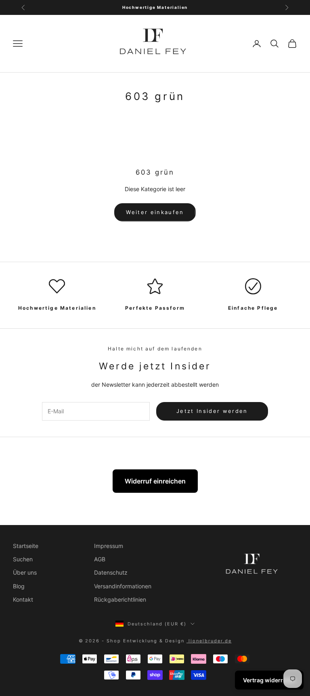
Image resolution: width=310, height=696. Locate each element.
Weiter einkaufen (155, 212)
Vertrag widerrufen (269, 680)
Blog (19, 586)
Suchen (23, 559)
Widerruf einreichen (155, 481)
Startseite (25, 545)
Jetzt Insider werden (212, 411)
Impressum (108, 545)
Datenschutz (111, 572)
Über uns (25, 572)
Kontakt (23, 599)
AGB (99, 559)
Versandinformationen (122, 586)
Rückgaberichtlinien (120, 599)
